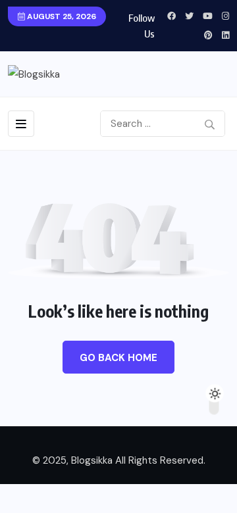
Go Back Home (118, 357)
